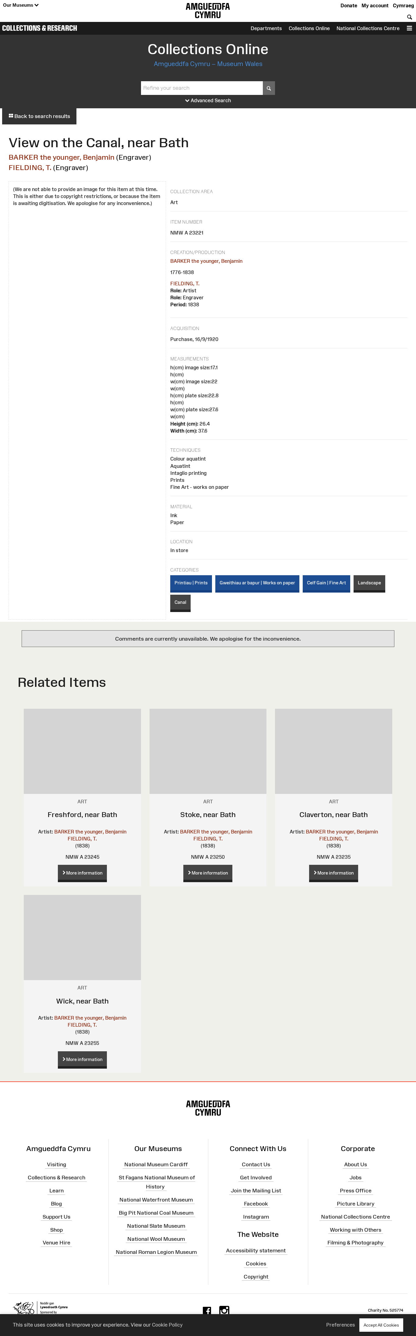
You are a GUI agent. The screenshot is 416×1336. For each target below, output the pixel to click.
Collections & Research (39, 28)
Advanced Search (210, 100)
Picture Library (356, 1204)
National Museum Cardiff (156, 1164)
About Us (355, 1164)
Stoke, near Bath (208, 814)
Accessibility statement (256, 1250)
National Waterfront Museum (156, 1200)
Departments (266, 28)
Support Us (56, 1217)
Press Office (356, 1191)
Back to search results (41, 116)
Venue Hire (56, 1243)
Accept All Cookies (381, 1325)
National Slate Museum (156, 1226)
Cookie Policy (167, 1324)
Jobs (355, 1177)
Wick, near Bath (82, 1001)
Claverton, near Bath (333, 814)
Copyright (256, 1277)
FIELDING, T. (30, 167)
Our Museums (18, 5)
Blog (56, 1204)
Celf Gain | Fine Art (326, 582)
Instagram (256, 1217)
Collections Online (309, 28)
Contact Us (256, 1164)
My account (375, 5)
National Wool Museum (156, 1239)
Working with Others (355, 1229)
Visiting (56, 1164)
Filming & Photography (355, 1243)
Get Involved (256, 1177)
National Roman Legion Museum (156, 1252)
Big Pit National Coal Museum (156, 1213)
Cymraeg (403, 5)
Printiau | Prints (191, 582)
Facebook (256, 1204)
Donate (348, 5)
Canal (180, 602)
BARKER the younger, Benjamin (62, 157)
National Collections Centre (368, 28)
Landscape (369, 582)
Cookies (256, 1264)
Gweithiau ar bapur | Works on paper (257, 582)
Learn (56, 1191)
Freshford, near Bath (82, 814)
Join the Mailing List (256, 1191)
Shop (56, 1229)
